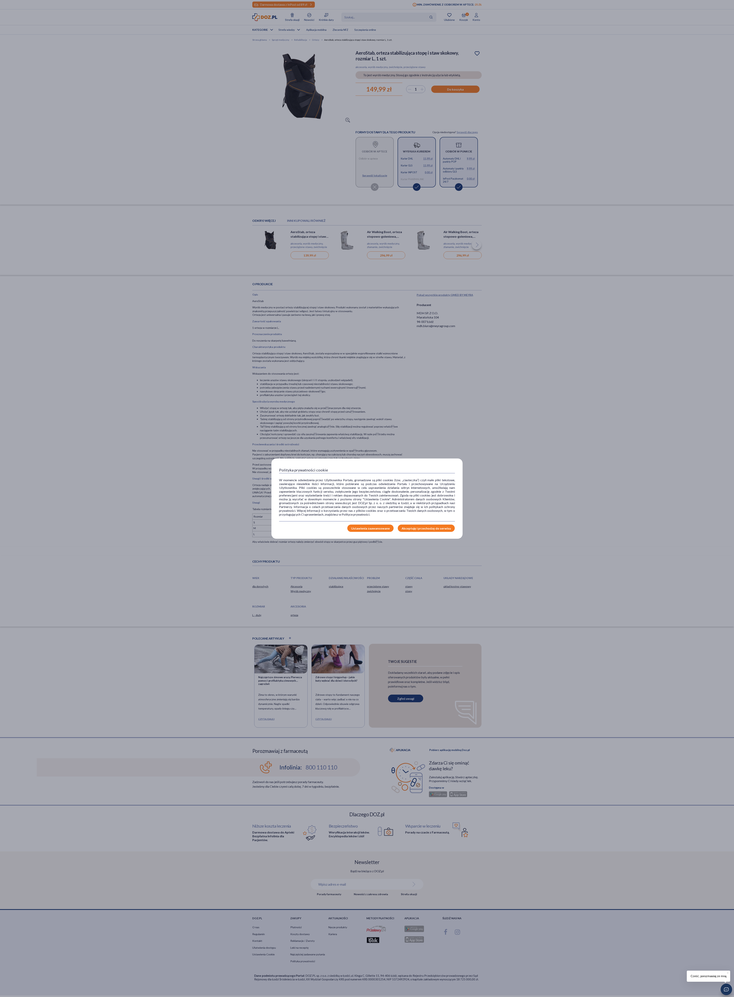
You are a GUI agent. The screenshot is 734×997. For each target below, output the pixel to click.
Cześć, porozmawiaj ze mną (708, 976)
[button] (726, 989)
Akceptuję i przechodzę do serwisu (426, 528)
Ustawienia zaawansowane (370, 528)
